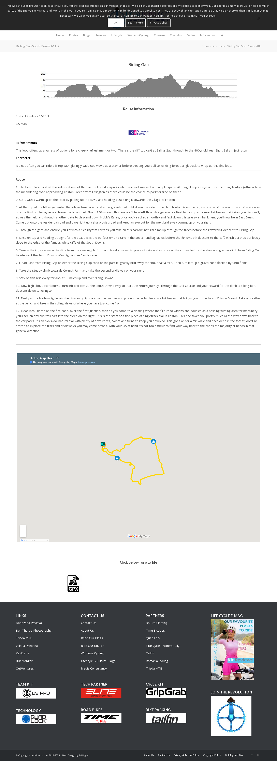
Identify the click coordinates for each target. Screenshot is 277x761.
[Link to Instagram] (258, 755)
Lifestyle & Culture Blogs (98, 661)
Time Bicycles (155, 630)
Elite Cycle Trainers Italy (162, 646)
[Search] (220, 35)
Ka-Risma (23, 653)
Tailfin (150, 653)
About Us (87, 630)
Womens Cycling (92, 653)
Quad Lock (153, 638)
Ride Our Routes (92, 646)
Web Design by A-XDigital (75, 755)
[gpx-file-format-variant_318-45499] (73, 583)
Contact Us (88, 623)
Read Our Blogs (92, 638)
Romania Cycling (157, 661)
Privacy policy (158, 22)
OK (116, 22)
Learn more (135, 22)
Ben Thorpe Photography (34, 630)
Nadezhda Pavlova (29, 623)
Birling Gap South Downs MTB (37, 46)
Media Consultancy (94, 668)
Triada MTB (24, 638)
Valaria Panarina (27, 646)
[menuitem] (60, 35)
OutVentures (25, 668)
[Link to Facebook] (252, 755)
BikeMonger (24, 661)
